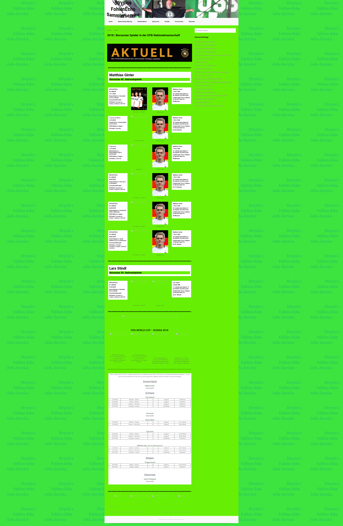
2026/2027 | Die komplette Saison (205, 42)
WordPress (181, 519)
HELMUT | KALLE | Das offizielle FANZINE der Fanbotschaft (213, 82)
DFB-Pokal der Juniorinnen (203, 69)
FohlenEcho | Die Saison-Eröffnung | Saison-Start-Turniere (213, 55)
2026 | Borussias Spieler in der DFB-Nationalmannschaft (212, 72)
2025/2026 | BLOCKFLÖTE (202, 102)
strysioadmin (127, 40)
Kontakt (167, 21)
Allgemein (116, 30)
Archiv (110, 21)
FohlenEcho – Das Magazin (203, 89)
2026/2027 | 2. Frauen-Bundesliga (205, 45)
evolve (160, 519)
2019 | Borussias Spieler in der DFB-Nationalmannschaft (175, 512)
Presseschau (179, 21)
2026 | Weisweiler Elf (201, 62)
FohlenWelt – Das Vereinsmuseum (205, 52)
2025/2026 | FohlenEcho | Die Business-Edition (209, 106)
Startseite (192, 21)
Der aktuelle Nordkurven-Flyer (204, 59)
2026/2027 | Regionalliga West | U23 (205, 49)
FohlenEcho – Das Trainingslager (205, 65)
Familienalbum (142, 21)
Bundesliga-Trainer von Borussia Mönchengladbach (211, 96)
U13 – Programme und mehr (203, 85)
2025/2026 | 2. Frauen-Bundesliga (205, 99)
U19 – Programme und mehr (203, 75)
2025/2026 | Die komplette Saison (205, 92)
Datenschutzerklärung (125, 21)
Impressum (155, 21)
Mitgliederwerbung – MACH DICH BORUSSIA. (208, 79)
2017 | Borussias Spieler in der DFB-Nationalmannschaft (125, 512)
